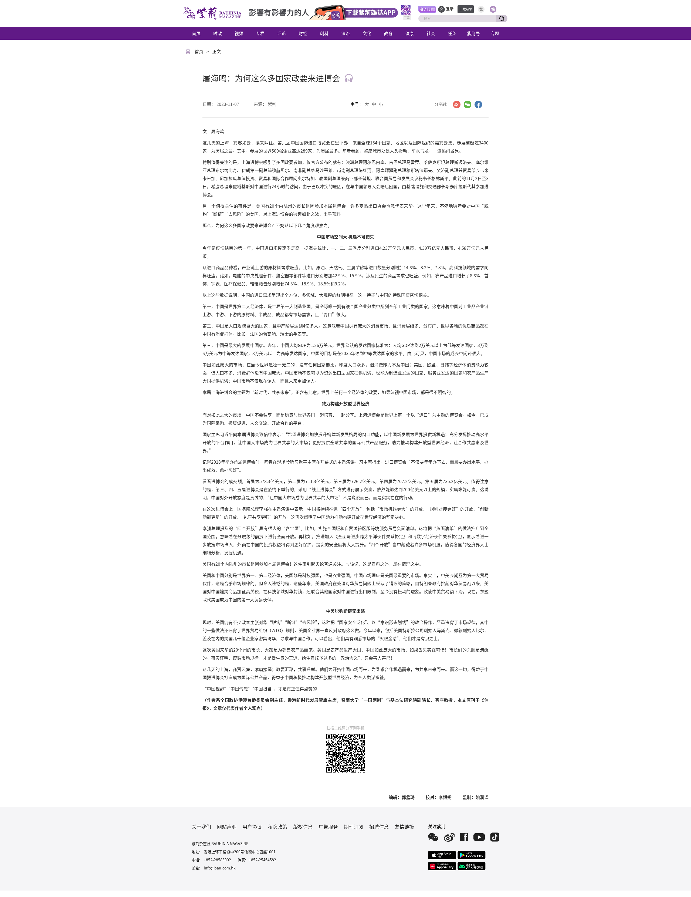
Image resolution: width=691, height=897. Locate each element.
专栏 (260, 33)
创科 (324, 33)
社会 (430, 33)
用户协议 (252, 826)
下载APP (465, 9)
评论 (281, 33)
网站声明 (226, 826)
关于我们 (201, 826)
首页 (196, 33)
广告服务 (328, 826)
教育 (388, 33)
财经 (303, 33)
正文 (216, 51)
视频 (239, 33)
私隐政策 (277, 826)
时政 (217, 33)
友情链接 (404, 826)
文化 (367, 33)
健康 (409, 33)
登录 (449, 9)
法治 (345, 33)
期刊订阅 (353, 826)
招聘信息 (379, 826)
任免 (452, 33)
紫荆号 (473, 33)
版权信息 (303, 826)
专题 (494, 33)
